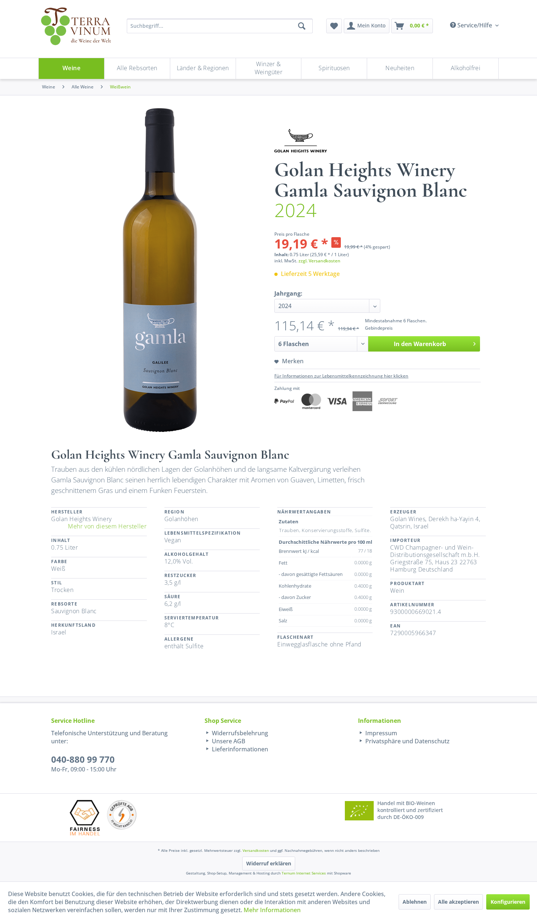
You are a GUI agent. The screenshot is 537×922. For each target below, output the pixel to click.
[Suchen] (301, 26)
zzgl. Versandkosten (319, 261)
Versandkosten (256, 850)
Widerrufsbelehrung (239, 733)
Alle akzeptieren (458, 901)
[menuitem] (334, 26)
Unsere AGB (227, 741)
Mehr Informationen (272, 910)
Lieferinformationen (239, 749)
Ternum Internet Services (304, 873)
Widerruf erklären (268, 863)
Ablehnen (415, 901)
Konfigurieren (508, 901)
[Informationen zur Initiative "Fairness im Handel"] (84, 818)
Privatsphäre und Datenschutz (407, 741)
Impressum (380, 733)
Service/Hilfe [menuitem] (475, 25)
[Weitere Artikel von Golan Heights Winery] (300, 140)
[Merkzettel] (334, 26)
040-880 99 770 (83, 759)
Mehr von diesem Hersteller (107, 526)
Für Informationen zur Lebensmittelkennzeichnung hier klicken (341, 376)
